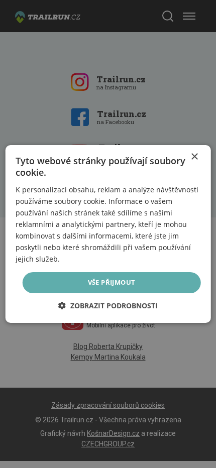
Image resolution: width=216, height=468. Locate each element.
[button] (108, 305)
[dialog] (108, 234)
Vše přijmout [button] (112, 282)
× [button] (194, 157)
